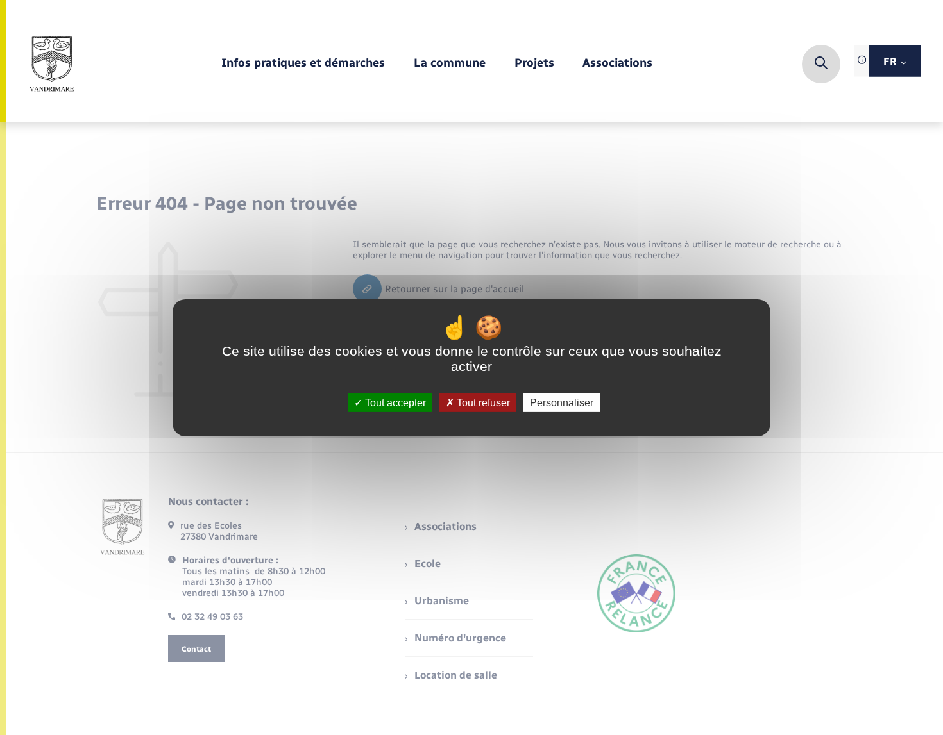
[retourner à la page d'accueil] (52, 64)
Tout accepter (394, 402)
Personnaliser (561, 402)
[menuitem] (303, 64)
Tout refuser (482, 402)
